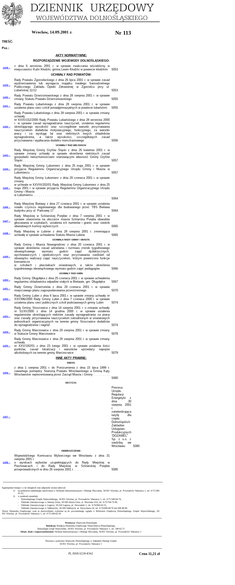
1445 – (6, 188)
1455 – (6, 346)
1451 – (6, 288)
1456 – (6, 373)
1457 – (6, 417)
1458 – (6, 462)
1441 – (6, 106)
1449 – (6, 256)
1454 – (6, 332)
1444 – (6, 169)
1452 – (6, 299)
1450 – (6, 280)
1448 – (6, 233)
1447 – (6, 221)
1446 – (6, 207)
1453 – (6, 316)
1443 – (6, 155)
